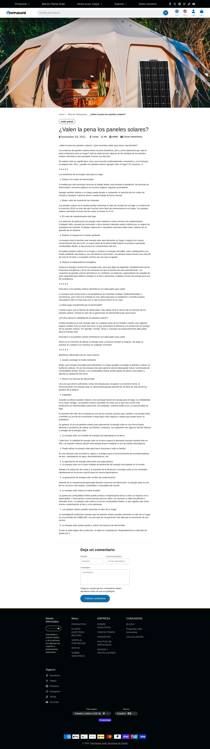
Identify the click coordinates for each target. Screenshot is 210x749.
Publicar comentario (95, 598)
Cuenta (193, 13)
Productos (21, 3)
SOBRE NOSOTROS (78, 654)
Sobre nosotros (148, 3)
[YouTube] (193, 4)
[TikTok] (189, 4)
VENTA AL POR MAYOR (78, 642)
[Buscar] (165, 12)
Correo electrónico (114, 556)
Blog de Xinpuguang (77, 114)
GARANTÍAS (104, 637)
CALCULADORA (135, 637)
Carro (202, 13)
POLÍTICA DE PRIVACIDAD (104, 643)
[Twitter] (174, 4)
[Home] (16, 13)
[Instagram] (184, 4)
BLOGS (130, 624)
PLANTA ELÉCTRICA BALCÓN (78, 632)
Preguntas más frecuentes (134, 630)
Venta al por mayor (88, 3)
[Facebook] (170, 4)
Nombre (83, 556)
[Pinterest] (179, 4)
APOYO (76, 648)
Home (61, 114)
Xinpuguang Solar (98, 743)
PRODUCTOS (79, 624)
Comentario (85, 568)
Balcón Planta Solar (53, 3)
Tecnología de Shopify (117, 743)
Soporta (119, 3)
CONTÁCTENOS (106, 632)
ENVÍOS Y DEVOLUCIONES (106, 651)
